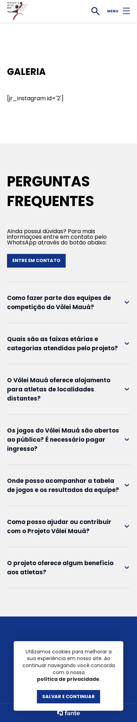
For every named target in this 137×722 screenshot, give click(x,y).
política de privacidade (68, 679)
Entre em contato (36, 260)
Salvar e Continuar (68, 696)
